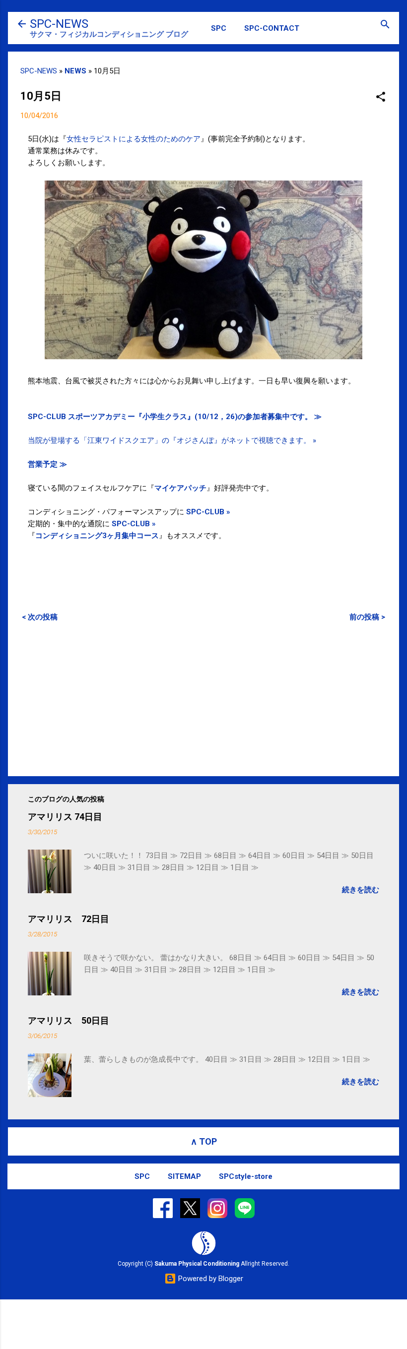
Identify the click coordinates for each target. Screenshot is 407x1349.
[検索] (385, 25)
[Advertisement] (203, 698)
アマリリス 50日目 (68, 1020)
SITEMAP (184, 1176)
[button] (381, 97)
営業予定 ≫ (47, 464)
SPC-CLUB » (208, 511)
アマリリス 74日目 (65, 816)
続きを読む (360, 889)
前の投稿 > (367, 617)
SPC (218, 28)
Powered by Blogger (209, 1278)
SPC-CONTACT (271, 28)
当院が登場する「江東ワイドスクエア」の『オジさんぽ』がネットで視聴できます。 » (172, 440)
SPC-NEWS (59, 24)
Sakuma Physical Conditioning (196, 1263)
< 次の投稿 (40, 617)
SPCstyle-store (245, 1176)
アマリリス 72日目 (68, 919)
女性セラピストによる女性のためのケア (134, 138)
